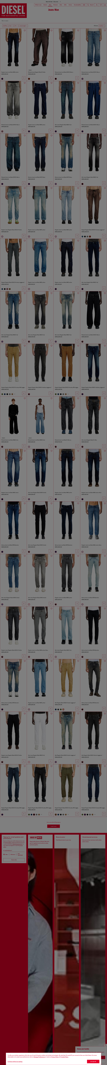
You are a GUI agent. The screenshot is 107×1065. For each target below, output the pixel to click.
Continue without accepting (15, 1061)
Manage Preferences (39, 1057)
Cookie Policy (64, 1057)
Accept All (93, 1061)
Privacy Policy (55, 1057)
